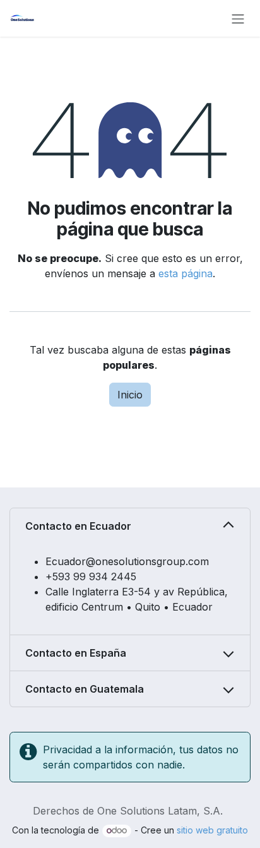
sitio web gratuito (212, 830)
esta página (185, 273)
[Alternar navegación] (238, 18)
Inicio (130, 394)
